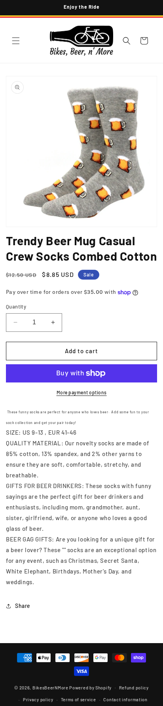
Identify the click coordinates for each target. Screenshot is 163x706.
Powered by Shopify (90, 687)
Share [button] (22, 605)
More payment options (82, 392)
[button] (16, 40)
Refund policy (134, 687)
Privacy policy (38, 699)
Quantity (16, 306)
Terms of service (78, 699)
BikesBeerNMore (50, 687)
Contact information (125, 699)
